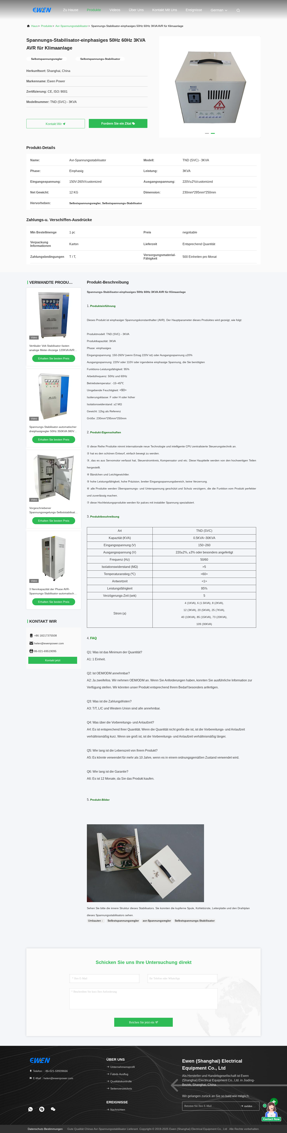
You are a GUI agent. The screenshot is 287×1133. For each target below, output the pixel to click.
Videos (115, 10)
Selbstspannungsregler (123, 920)
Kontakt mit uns (164, 10)
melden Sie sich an (249, 1106)
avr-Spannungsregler (157, 920)
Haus (34, 25)
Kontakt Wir (54, 124)
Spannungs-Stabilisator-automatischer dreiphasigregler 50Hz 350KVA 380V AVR (53, 431)
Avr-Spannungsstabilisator (71, 25)
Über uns (136, 10)
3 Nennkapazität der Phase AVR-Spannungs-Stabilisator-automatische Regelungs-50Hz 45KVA (52, 593)
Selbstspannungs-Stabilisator (195, 920)
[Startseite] (42, 9)
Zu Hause (70, 10)
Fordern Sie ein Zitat (116, 123)
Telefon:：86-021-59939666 (50, 1071)
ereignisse (194, 10)
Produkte (94, 10)
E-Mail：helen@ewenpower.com (52, 1078)
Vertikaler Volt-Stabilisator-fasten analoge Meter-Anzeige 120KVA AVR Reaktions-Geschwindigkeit (51, 350)
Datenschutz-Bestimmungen (45, 1128)
